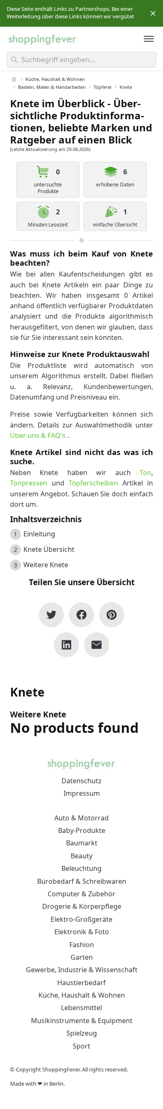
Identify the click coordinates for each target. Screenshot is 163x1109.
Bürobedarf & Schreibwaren (81, 881)
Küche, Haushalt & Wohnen (55, 79)
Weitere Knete (45, 564)
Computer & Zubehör (81, 893)
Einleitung (39, 533)
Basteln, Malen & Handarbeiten (52, 87)
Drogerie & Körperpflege (81, 906)
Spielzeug (81, 1033)
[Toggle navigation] (149, 39)
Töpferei (103, 87)
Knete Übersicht (48, 549)
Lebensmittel (81, 1007)
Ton (145, 472)
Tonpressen (28, 483)
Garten (82, 957)
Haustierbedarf (81, 982)
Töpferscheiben (93, 483)
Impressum (82, 793)
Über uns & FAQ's (38, 435)
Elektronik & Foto (81, 931)
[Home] (14, 79)
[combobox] (81, 60)
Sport (81, 1046)
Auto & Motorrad (81, 817)
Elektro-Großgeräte (81, 919)
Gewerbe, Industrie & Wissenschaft (82, 969)
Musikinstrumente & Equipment (81, 1020)
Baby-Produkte (81, 830)
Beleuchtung (81, 868)
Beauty (81, 855)
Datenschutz (81, 780)
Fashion (81, 944)
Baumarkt (81, 842)
